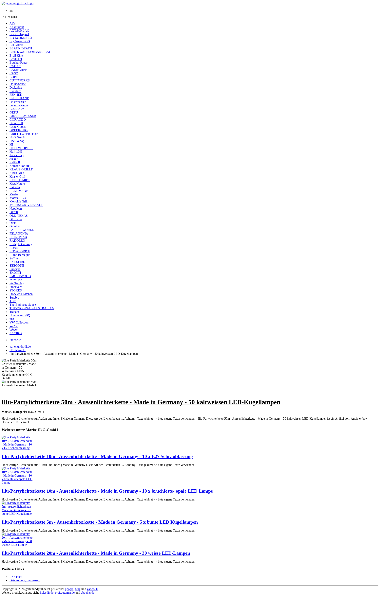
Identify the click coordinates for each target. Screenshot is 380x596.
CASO (14, 73)
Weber (14, 329)
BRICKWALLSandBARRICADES (32, 52)
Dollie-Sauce (18, 84)
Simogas (15, 269)
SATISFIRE (17, 262)
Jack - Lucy (17, 155)
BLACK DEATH (21, 48)
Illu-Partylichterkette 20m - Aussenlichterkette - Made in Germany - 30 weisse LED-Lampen (96, 553)
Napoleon (16, 208)
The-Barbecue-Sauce (23, 304)
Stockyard (16, 287)
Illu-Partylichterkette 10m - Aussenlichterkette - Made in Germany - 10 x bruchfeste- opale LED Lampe (107, 491)
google (69, 589)
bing (78, 589)
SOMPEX (16, 279)
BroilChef (16, 59)
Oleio (13, 222)
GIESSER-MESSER (23, 116)
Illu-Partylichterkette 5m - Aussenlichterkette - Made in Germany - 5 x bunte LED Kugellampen (100, 522)
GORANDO (18, 119)
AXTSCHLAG (19, 30)
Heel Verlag (17, 141)
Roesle (14, 247)
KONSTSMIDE (20, 180)
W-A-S (14, 326)
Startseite (15, 340)
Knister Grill (17, 176)
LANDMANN (19, 190)
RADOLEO (17, 240)
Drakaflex (16, 87)
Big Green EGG (20, 41)
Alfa (12, 23)
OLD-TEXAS (19, 215)
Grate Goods (18, 126)
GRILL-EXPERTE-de (24, 133)
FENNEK (16, 94)
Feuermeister (18, 101)
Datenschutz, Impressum (25, 580)
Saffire (14, 258)
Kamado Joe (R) (20, 165)
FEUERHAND (19, 98)
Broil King (16, 55)
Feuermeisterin (19, 105)
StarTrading (17, 283)
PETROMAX (18, 237)
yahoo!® (92, 589)
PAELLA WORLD (22, 230)
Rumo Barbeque (20, 254)
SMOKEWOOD (20, 276)
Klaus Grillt (17, 173)
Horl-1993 (16, 151)
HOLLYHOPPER (21, 148)
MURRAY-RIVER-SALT (26, 205)
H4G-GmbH (18, 137)
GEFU (14, 112)
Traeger (14, 311)
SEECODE (17, 265)
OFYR (14, 212)
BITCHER (16, 44)
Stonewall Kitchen (21, 294)
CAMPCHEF (18, 69)
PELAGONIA (19, 233)
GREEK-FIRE (19, 130)
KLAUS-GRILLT (21, 169)
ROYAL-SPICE (20, 251)
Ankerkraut (17, 27)
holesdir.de (46, 592)
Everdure (15, 91)
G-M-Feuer (17, 109)
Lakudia (15, 187)
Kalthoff (15, 162)
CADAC (15, 66)
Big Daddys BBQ (21, 37)
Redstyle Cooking (21, 244)
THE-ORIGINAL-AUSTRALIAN (32, 308)
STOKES (16, 290)
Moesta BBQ (18, 198)
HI (11, 144)
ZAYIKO (16, 333)
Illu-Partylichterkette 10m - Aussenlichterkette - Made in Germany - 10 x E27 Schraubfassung (97, 456)
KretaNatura (17, 183)
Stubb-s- (15, 297)
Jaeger (13, 158)
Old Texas (16, 219)
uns (12, 319)
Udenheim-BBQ (20, 315)
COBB (14, 77)
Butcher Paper (18, 62)
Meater (14, 194)
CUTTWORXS (20, 80)
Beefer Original (19, 34)
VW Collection (19, 322)
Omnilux (15, 226)
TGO (13, 301)
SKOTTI (15, 272)
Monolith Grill (19, 201)
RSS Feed (16, 576)
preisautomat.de (65, 592)
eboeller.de (87, 592)
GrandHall (16, 123)
